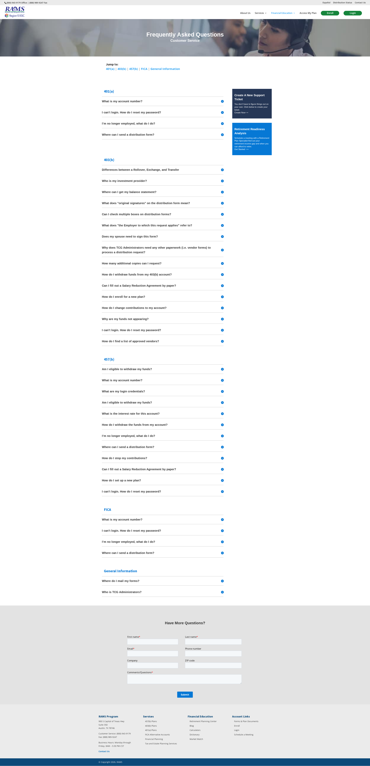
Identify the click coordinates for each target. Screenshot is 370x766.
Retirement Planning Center (203, 721)
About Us (245, 13)
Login (353, 13)
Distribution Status (342, 3)
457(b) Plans (151, 721)
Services (259, 13)
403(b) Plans (151, 725)
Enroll (330, 13)
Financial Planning (154, 739)
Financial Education (281, 13)
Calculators (195, 730)
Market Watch (196, 739)
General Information (165, 69)
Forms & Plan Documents (246, 721)
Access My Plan (308, 13)
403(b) (122, 69)
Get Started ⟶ (241, 149)
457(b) (133, 69)
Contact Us (360, 3)
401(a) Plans (151, 730)
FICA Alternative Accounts (157, 734)
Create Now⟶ (241, 112)
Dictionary (194, 734)
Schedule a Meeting (243, 734)
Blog (192, 725)
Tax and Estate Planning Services (161, 743)
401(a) (110, 69)
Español (326, 3)
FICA (144, 69)
